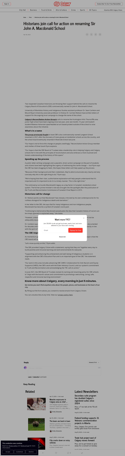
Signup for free (75, 230)
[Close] (84, 218)
